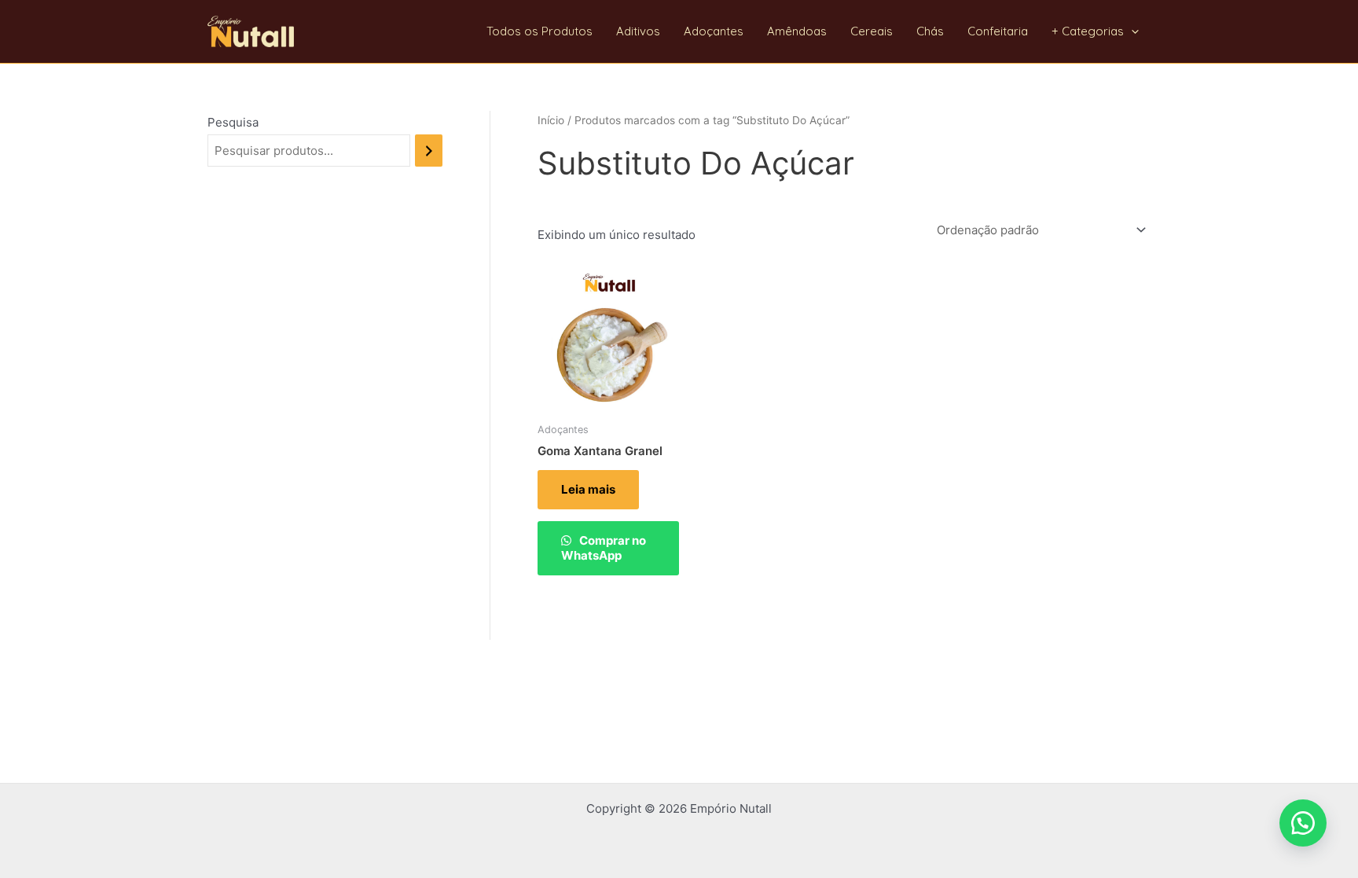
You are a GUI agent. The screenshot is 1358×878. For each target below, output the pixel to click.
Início (551, 120)
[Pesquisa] (428, 150)
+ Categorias (1088, 31)
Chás (930, 31)
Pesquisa (233, 122)
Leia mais (588, 489)
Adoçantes (713, 31)
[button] (1131, 31)
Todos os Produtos (539, 31)
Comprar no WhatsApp (603, 548)
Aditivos (638, 31)
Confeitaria (997, 31)
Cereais (871, 31)
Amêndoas (797, 31)
